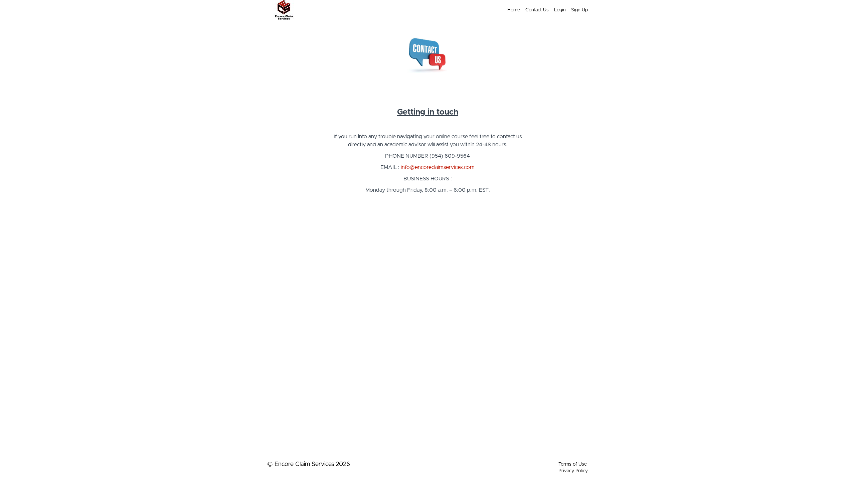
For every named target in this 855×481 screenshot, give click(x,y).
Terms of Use (572, 464)
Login (560, 10)
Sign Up (579, 10)
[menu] (545, 10)
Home (513, 10)
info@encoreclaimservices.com (438, 167)
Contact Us (537, 10)
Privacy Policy (573, 471)
